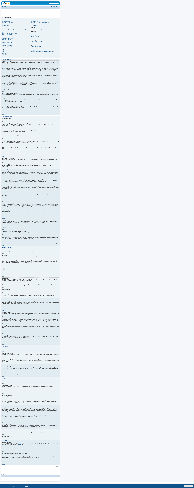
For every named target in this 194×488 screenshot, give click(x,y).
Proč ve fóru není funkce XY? (34, 50)
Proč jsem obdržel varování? (5, 44)
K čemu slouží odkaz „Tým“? (34, 25)
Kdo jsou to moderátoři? (34, 20)
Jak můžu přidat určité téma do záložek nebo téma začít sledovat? (39, 42)
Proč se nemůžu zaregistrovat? (6, 21)
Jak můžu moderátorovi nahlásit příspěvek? (7, 45)
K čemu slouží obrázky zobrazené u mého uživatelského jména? (10, 33)
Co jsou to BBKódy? (4, 50)
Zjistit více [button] (26, 486)
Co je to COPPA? (4, 20)
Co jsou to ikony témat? (5, 56)
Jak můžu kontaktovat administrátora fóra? (36, 52)
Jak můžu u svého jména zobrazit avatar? (7, 34)
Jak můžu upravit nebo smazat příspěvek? (7, 39)
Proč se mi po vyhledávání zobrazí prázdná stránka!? (37, 37)
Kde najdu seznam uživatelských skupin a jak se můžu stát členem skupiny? (40, 22)
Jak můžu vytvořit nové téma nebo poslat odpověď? (8, 38)
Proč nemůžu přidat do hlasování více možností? (8, 41)
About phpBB (19, 444)
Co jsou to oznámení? (4, 54)
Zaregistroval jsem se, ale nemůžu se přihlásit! (7, 22)
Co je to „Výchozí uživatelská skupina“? (36, 24)
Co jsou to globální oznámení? (5, 53)
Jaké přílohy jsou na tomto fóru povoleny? (36, 46)
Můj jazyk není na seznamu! (5, 32)
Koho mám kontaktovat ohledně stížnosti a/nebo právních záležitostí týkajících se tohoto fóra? (42, 51)
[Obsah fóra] (6, 3)
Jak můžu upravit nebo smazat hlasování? (7, 42)
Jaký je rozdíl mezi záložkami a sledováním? (36, 41)
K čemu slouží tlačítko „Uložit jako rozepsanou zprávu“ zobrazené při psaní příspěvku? (12, 46)
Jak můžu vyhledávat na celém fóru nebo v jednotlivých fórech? (39, 35)
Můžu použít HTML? (4, 51)
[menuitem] (8, 6)
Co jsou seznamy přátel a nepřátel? (35, 32)
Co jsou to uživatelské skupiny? (35, 21)
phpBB (35, 142)
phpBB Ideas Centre (43, 448)
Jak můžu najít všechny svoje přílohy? (36, 47)
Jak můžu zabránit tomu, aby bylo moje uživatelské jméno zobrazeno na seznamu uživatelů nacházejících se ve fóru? (15, 30)
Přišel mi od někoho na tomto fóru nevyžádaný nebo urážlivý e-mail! (39, 29)
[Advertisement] (30, 12)
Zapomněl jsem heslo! (4, 24)
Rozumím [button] (188, 486)
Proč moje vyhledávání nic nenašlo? (35, 36)
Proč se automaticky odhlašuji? (6, 25)
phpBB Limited (31, 443)
